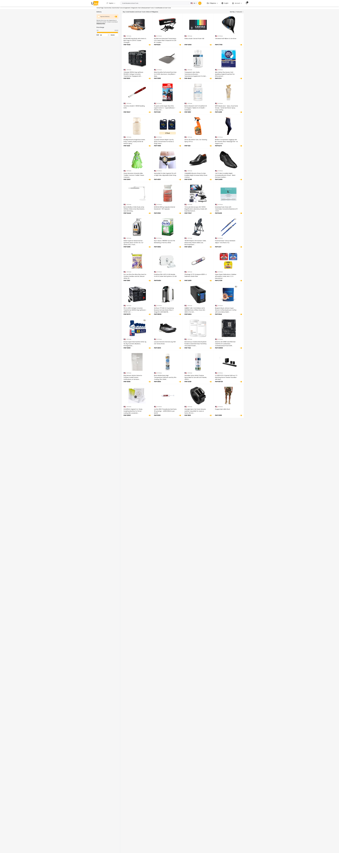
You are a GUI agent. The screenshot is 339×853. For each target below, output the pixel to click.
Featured (239, 12)
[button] (212, 3)
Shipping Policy (100, 23)
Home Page (100, 8)
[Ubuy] (94, 3)
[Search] (199, 3)
